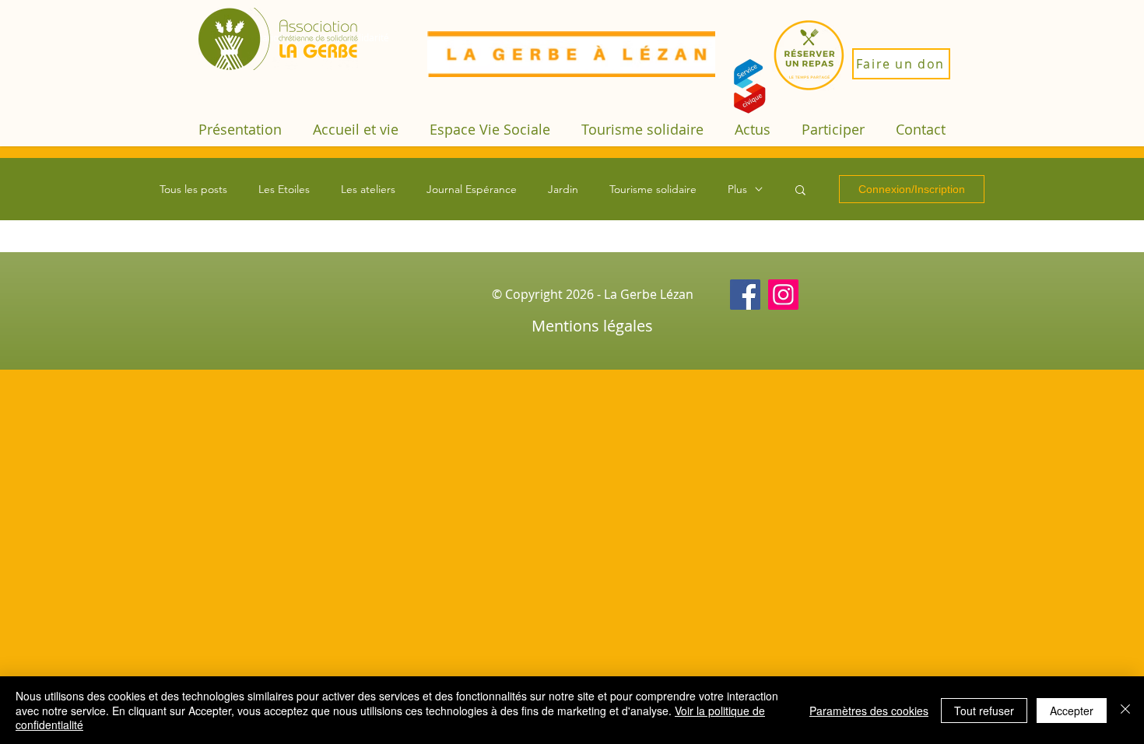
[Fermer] (1125, 710)
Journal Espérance (471, 189)
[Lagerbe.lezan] (745, 294)
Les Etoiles (284, 189)
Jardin (563, 189)
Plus (737, 189)
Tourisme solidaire (653, 189)
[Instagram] (783, 294)
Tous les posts (193, 189)
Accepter (1071, 710)
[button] (240, 129)
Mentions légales (592, 325)
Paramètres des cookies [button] (868, 710)
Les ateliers (368, 189)
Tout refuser (984, 710)
